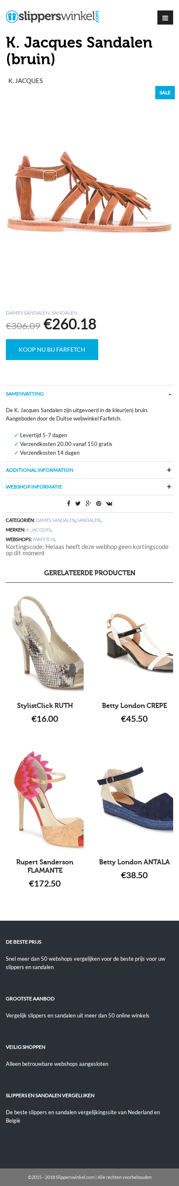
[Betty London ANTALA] (134, 800)
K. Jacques (38, 529)
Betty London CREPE (134, 706)
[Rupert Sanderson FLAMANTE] (45, 800)
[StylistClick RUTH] (45, 643)
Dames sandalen (28, 313)
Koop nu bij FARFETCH (52, 349)
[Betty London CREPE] (134, 643)
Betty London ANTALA (134, 862)
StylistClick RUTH (45, 706)
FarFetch (44, 539)
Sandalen (64, 313)
